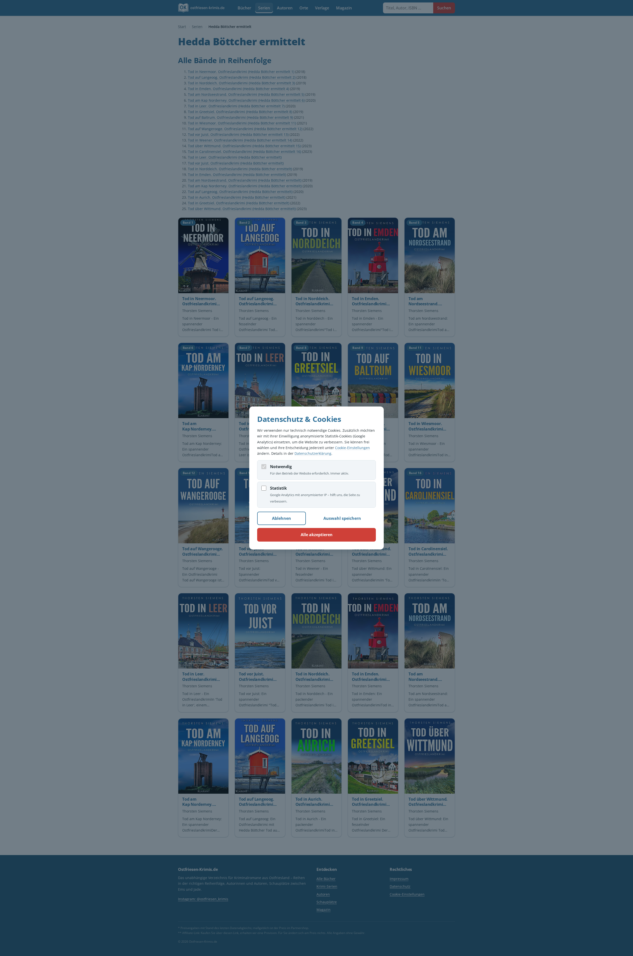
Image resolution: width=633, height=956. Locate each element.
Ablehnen (281, 518)
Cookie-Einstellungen (352, 447)
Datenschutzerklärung (312, 453)
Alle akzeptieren (317, 534)
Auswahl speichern (342, 518)
